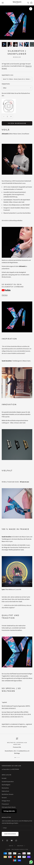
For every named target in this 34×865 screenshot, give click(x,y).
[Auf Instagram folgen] (7, 840)
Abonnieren (10, 834)
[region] (17, 746)
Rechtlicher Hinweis (7, 794)
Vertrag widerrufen (9, 811)
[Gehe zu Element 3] (15, 44)
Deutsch (20, 845)
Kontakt (4, 778)
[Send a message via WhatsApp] (31, 862)
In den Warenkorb (17, 123)
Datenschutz (5, 791)
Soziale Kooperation (8, 782)
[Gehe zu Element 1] (4, 44)
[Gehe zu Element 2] (9, 44)
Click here (4, 295)
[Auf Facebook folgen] (2, 840)
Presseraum (5, 804)
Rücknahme (5, 788)
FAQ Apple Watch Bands (9, 807)
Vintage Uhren (6, 801)
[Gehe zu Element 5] (26, 44)
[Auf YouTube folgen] (12, 840)
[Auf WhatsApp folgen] (16, 840)
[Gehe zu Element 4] (20, 44)
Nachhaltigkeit (6, 785)
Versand (4, 798)
